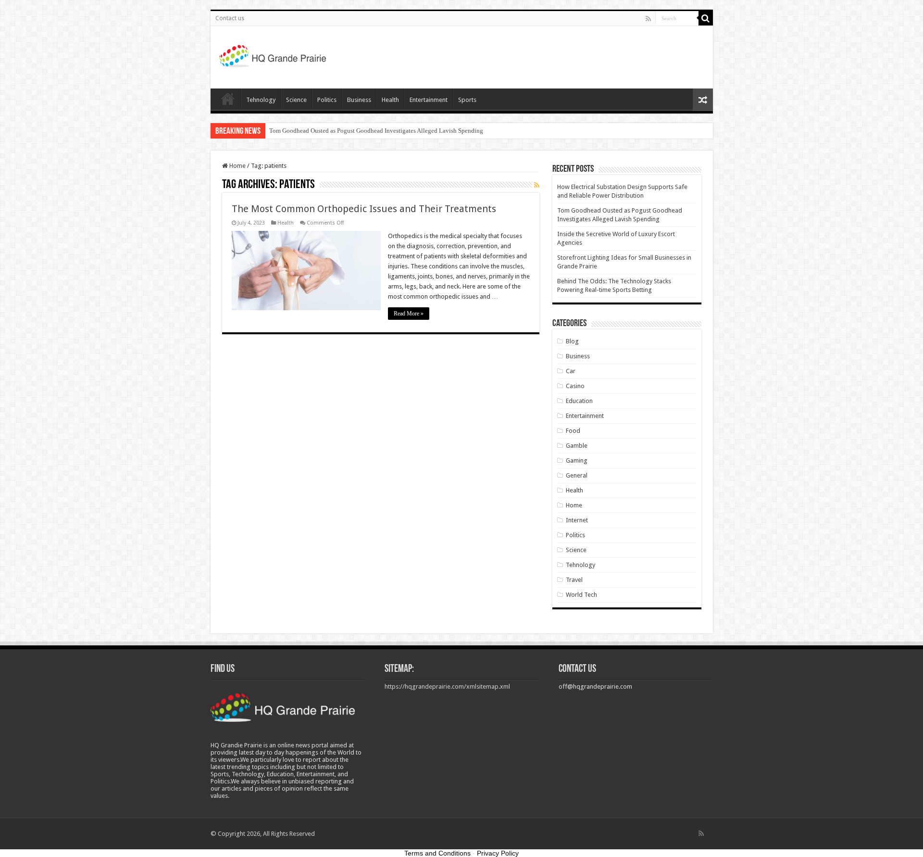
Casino (575, 386)
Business (359, 99)
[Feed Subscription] (536, 185)
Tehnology (260, 99)
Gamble (576, 445)
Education (579, 400)
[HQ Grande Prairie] (273, 55)
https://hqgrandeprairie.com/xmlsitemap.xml (447, 686)
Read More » (409, 313)
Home (227, 98)
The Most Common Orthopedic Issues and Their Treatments (364, 208)
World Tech (581, 594)
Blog (572, 341)
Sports (467, 99)
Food (573, 430)
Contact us (229, 18)
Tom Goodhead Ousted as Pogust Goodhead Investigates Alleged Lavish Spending (376, 130)
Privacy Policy (498, 853)
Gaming (576, 460)
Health (390, 99)
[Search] (705, 18)
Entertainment (429, 99)
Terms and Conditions (437, 853)
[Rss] (648, 19)
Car (570, 371)
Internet (577, 520)
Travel (574, 579)
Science (296, 99)
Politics (327, 99)
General (576, 475)
